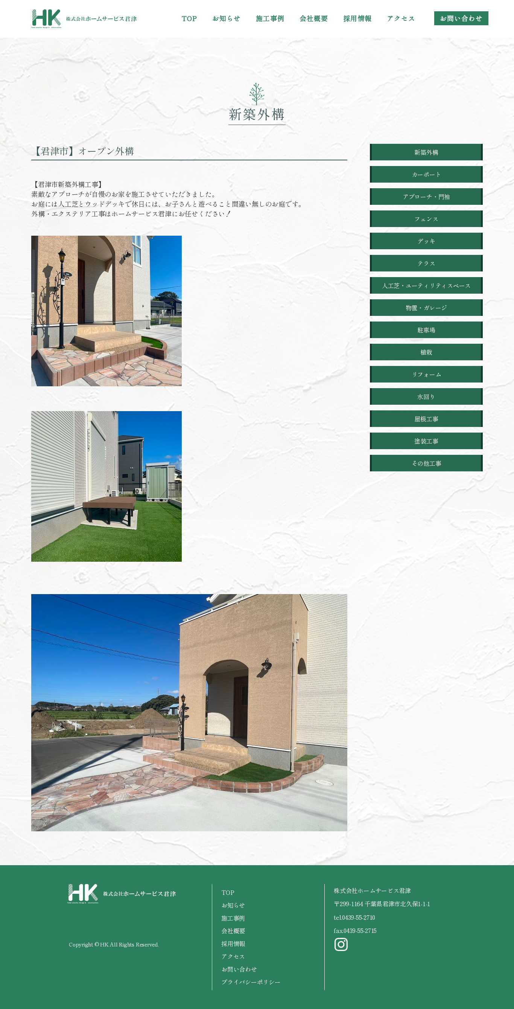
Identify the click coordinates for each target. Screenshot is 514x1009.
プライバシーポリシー (251, 981)
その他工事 (426, 463)
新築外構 (426, 152)
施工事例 (270, 18)
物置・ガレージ (426, 307)
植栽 (426, 352)
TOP (189, 18)
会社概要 (314, 18)
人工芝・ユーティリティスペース (426, 285)
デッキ (426, 240)
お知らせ (226, 18)
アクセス (401, 18)
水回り (426, 396)
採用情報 (357, 18)
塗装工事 (426, 440)
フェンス (426, 218)
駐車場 (426, 329)
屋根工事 (426, 418)
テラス (426, 263)
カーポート (426, 174)
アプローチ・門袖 (426, 196)
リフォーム (426, 374)
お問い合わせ (461, 18)
